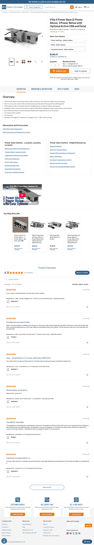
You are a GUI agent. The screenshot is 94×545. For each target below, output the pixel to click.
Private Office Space (11, 162)
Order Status (47, 533)
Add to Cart (61, 71)
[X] (73, 533)
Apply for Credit (47, 530)
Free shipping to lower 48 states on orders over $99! (47, 2)
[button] (42, 36)
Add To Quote (81, 71)
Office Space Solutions (12, 159)
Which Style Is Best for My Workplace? (17, 148)
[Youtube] (71, 533)
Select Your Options (57, 36)
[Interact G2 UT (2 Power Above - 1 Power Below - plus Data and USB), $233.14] (20, 225)
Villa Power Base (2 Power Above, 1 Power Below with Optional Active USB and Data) (73, 238)
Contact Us (5, 527)
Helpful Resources (27, 530)
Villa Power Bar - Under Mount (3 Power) (55, 237)
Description (21, 89)
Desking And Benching (12, 165)
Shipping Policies (6, 530)
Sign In (45, 524)
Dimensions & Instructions (41, 89)
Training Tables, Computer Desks (15, 152)
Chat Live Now (47, 514)
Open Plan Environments (13, 169)
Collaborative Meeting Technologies (16, 155)
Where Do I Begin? (56, 146)
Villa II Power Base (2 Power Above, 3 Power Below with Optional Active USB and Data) (38, 238)
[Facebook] (68, 533)
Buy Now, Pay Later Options (51, 535)
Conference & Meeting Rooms (14, 172)
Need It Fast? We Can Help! (58, 163)
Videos (76, 89)
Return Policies (6, 533)
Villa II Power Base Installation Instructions (16, 132)
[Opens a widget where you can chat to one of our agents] (87, 542)
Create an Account (48, 527)
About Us (4, 524)
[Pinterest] (79, 533)
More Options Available (18, 249)
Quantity (53, 62)
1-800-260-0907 (17, 514)
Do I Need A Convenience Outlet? (60, 160)
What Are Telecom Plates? (58, 150)
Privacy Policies (6, 535)
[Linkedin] (76, 533)
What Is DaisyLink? (56, 156)
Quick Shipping (26, 524)
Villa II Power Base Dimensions (12, 129)
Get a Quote (76, 514)
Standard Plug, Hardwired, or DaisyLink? (62, 153)
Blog (23, 527)
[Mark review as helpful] (87, 306)
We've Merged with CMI (29, 533)
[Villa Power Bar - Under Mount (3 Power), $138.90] (56, 225)
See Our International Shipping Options (62, 166)
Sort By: (75, 284)
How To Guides (63, 89)
